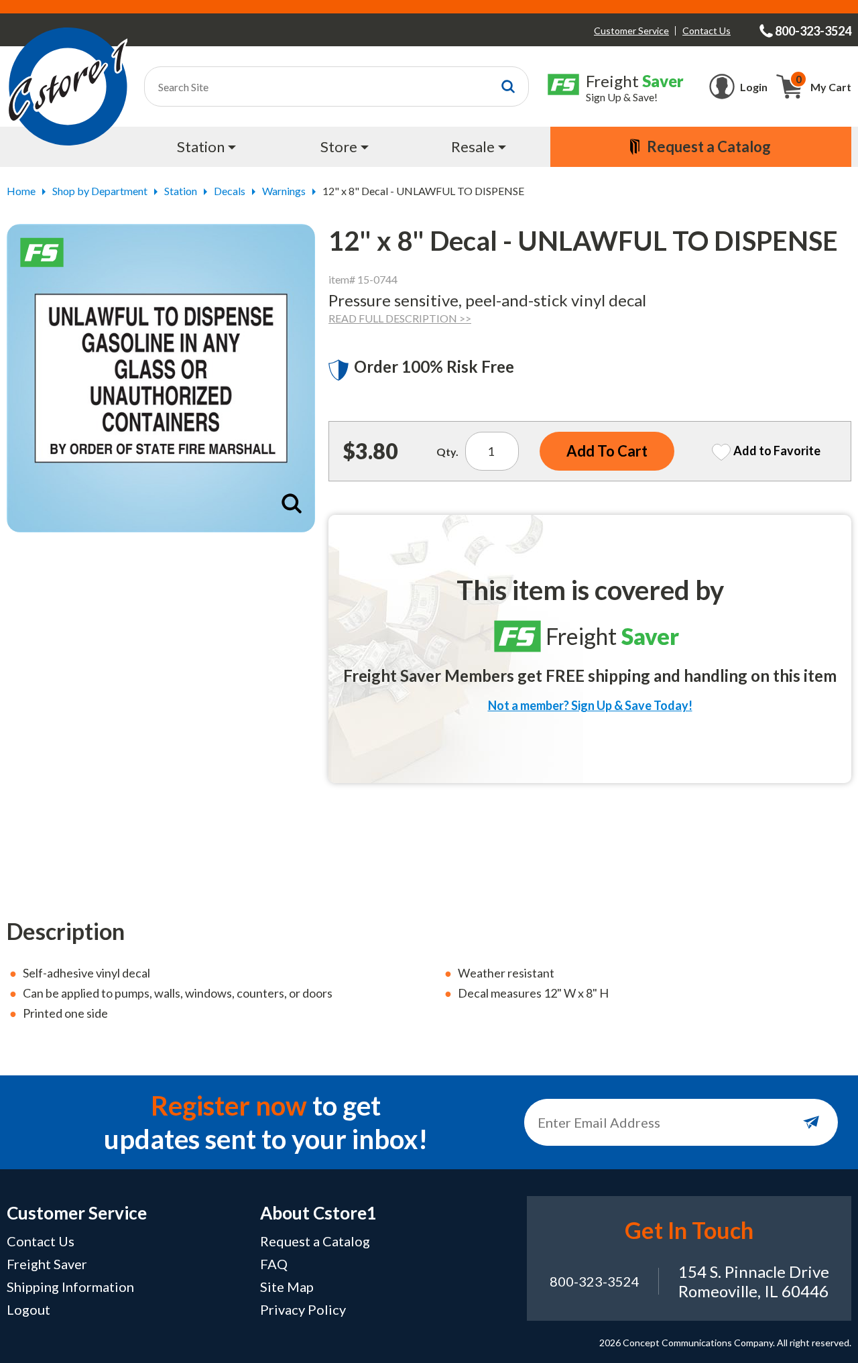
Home (21, 190)
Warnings (284, 190)
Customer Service (631, 30)
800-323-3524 (594, 1281)
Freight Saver (47, 1264)
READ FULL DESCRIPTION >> (399, 318)
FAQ (274, 1264)
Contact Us (706, 30)
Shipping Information (70, 1287)
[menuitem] (208, 147)
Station (180, 190)
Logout (28, 1309)
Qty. (447, 451)
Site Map (287, 1287)
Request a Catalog (315, 1241)
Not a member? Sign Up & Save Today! (590, 705)
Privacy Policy (303, 1309)
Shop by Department (99, 190)
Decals (229, 190)
